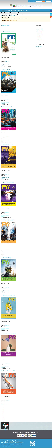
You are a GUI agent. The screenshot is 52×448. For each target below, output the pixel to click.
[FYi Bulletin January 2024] (8, 270)
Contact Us (26, 10)
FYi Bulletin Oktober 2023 (8, 371)
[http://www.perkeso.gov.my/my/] (31, 435)
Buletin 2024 (7, 136)
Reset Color (5, 425)
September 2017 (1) (40, 30)
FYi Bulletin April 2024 (7, 144)
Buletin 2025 (7, 99)
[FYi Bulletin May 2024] (8, 119)
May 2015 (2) (39, 33)
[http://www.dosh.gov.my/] (29, 435)
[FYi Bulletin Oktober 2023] (8, 383)
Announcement (13, 10)
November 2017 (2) (40, 28)
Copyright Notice (27, 432)
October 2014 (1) (40, 34)
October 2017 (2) (40, 29)
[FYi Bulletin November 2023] (8, 345)
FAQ (23, 10)
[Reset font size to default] (5, 428)
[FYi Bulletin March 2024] (8, 194)
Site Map (37, 432)
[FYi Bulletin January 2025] (8, 81)
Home (3, 10)
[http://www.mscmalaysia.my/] (23, 435)
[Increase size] (4, 428)
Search (44, 1)
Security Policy (21, 432)
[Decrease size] (7, 428)
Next (4, 418)
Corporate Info (7, 10)
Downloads (19, 10)
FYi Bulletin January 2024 (7, 257)
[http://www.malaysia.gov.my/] (18, 435)
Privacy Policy (15, 432)
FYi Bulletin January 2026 (7, 31)
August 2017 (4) (39, 31)
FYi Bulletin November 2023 (8, 333)
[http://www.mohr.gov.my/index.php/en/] (26, 435)
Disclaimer (33, 432)
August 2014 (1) (39, 35)
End (3, 419)
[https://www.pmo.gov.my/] (20, 435)
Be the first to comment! (5, 64)
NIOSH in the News (39, 46)
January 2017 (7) (39, 32)
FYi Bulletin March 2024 (7, 182)
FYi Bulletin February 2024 (8, 220)
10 (3, 417)
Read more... (3, 65)
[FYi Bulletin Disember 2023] (8, 307)
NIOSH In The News (12, 15)
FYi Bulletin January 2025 (7, 69)
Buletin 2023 (7, 325)
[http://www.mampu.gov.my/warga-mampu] (34, 435)
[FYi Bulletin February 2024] (8, 232)
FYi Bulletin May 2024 (6, 107)
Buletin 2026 (7, 61)
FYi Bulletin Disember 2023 (8, 295)
